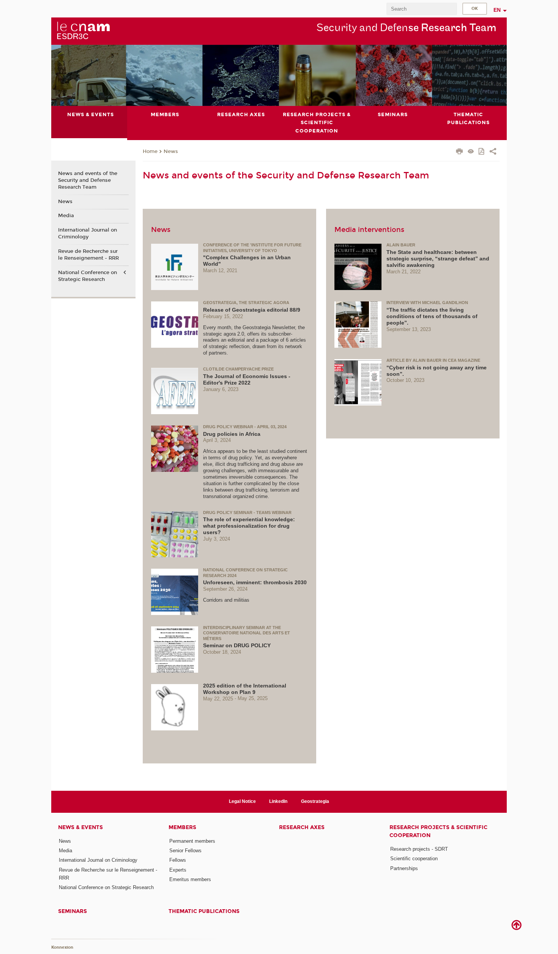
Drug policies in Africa (231, 434)
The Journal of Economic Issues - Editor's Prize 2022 (246, 379)
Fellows (177, 860)
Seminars (72, 911)
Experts (177, 870)
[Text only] (471, 152)
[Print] (459, 152)
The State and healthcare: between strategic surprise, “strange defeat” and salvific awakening (437, 258)
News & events (80, 827)
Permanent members (192, 841)
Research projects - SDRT (419, 849)
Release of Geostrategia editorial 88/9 (251, 310)
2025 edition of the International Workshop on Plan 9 (244, 689)
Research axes (302, 827)
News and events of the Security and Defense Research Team (87, 180)
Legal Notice (242, 801)
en (497, 10)
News (171, 151)
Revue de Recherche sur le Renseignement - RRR (88, 254)
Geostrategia (315, 801)
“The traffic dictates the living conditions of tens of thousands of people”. (432, 316)
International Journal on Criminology (87, 233)
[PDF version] (482, 152)
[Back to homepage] (83, 31)
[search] (421, 9)
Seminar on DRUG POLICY (237, 645)
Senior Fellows (185, 850)
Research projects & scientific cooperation (438, 831)
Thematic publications (204, 911)
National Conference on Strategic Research (87, 276)
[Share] (493, 152)
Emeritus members (190, 879)
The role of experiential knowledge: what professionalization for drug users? (249, 525)
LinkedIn (278, 801)
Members (182, 827)
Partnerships (404, 868)
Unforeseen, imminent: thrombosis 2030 (255, 582)
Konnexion (62, 947)
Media (66, 216)
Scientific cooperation (414, 858)
